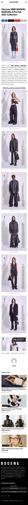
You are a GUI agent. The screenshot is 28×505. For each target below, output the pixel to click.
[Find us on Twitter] (3, 496)
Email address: (14, 486)
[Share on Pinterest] (17, 20)
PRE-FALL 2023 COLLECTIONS (14, 88)
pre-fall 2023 (14, 353)
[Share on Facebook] (4, 20)
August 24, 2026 (5, 392)
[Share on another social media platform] (24, 20)
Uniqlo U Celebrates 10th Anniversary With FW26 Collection (12, 429)
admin (14, 366)
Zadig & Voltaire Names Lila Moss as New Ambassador (12, 449)
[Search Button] (26, 2)
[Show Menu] (2, 2)
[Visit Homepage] (13, 2)
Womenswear (22, 353)
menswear (7, 353)
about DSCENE (8, 476)
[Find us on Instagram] (6, 496)
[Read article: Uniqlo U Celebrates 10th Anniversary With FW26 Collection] (14, 421)
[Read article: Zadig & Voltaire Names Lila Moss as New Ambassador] (14, 441)
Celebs (4, 385)
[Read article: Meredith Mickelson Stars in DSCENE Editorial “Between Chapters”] (14, 381)
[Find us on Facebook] (1, 496)
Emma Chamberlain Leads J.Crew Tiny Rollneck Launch (11, 409)
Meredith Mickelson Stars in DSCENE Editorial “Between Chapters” (13, 389)
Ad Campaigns (6, 405)
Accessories (6, 425)
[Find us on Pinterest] (8, 496)
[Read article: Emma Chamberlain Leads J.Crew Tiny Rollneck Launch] (14, 401)
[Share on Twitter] (11, 20)
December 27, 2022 (5, 17)
